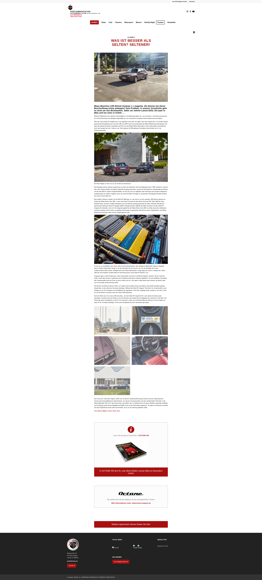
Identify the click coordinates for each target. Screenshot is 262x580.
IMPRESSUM (85, 577)
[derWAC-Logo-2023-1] (84, 11)
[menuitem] (179, 1)
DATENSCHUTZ (93, 577)
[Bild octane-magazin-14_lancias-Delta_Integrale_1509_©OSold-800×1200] (113, 321)
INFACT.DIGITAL (110, 577)
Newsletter (192, 1)
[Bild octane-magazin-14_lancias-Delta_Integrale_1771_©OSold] (113, 381)
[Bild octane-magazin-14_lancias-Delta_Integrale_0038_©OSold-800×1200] (113, 351)
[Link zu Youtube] (193, 11)
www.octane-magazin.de (141, 503)
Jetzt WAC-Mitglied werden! (179, 1)
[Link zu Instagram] (187, 11)
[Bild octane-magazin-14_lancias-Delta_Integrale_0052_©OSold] (150, 321)
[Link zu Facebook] (190, 11)
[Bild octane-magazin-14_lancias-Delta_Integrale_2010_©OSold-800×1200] (150, 351)
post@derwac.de (72, 561)
